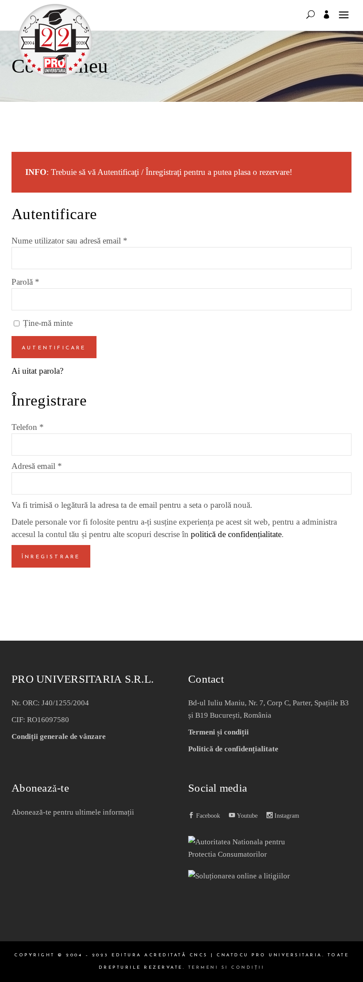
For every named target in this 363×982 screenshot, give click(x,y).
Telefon (28, 427)
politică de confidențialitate (236, 534)
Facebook (207, 815)
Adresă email (37, 466)
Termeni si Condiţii (226, 967)
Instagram (286, 815)
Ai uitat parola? (37, 370)
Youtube (246, 815)
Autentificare (54, 348)
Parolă (25, 281)
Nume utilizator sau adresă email (69, 240)
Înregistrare (51, 557)
